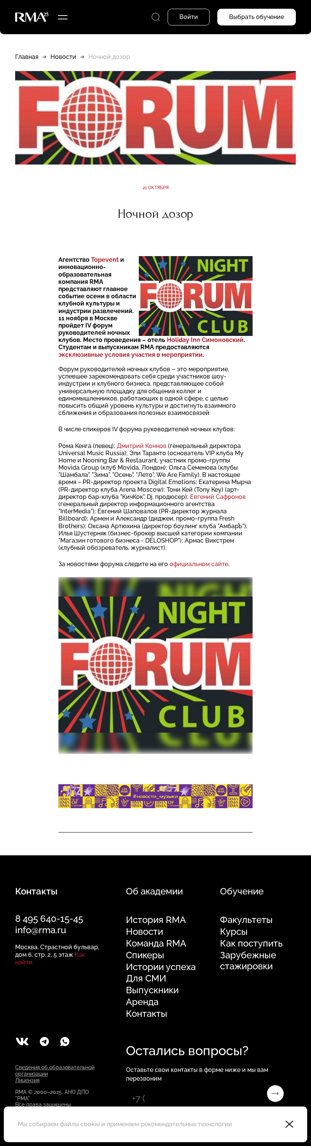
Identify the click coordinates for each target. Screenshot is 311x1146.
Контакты (146, 1013)
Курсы (234, 931)
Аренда (142, 1002)
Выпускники (152, 990)
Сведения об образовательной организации (54, 1070)
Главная (26, 56)
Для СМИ (146, 978)
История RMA (156, 920)
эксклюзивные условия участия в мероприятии (130, 354)
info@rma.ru (40, 929)
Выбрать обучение (256, 17)
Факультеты (246, 920)
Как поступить (251, 943)
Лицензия (27, 1080)
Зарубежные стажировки (248, 961)
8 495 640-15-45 (49, 918)
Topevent (105, 259)
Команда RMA (156, 943)
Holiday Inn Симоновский (205, 339)
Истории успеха (161, 967)
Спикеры (145, 955)
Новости (63, 56)
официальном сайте (199, 564)
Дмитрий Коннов (141, 446)
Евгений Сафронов (218, 496)
